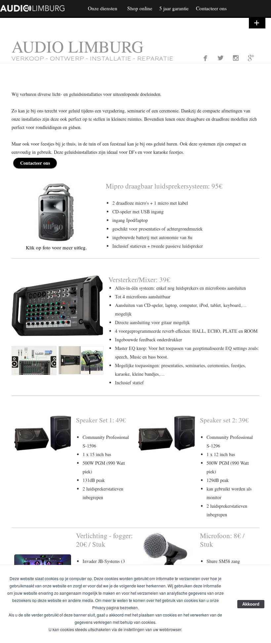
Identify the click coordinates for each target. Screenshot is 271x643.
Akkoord (250, 604)
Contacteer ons (35, 162)
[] (236, 57)
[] (220, 57)
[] (251, 57)
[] (205, 57)
